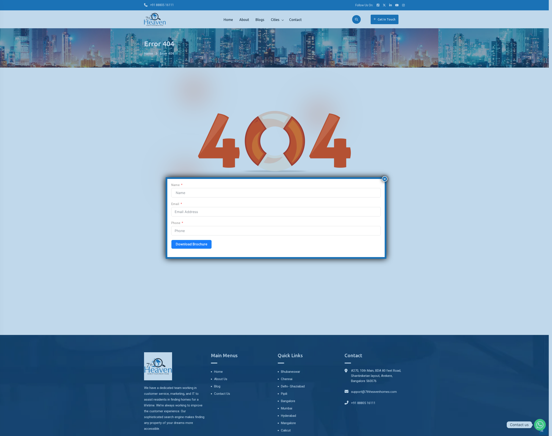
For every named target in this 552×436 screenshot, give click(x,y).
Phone (175, 223)
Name (175, 185)
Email (175, 204)
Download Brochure (191, 244)
